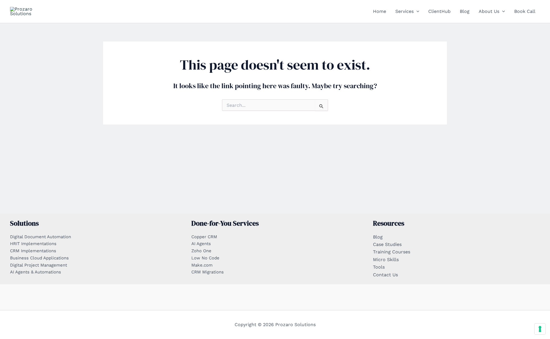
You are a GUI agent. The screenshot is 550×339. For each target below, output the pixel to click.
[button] (416, 11)
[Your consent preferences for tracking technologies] (540, 329)
